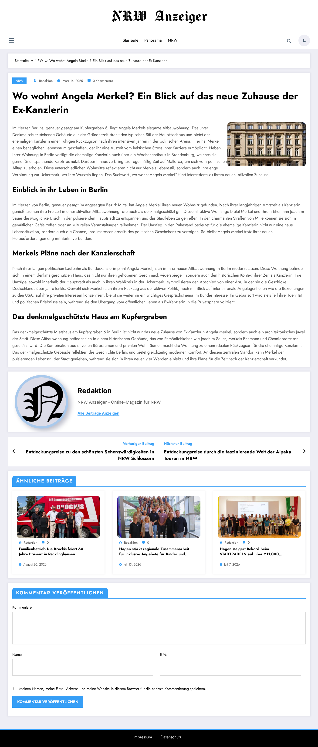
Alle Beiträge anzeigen (98, 413)
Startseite (130, 40)
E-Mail (164, 654)
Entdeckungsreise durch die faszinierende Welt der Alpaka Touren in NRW (227, 455)
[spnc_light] (304, 40)
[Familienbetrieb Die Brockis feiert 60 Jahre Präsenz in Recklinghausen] (58, 516)
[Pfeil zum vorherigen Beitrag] (13, 451)
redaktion (46, 80)
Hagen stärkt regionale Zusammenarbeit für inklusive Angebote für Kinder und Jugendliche (154, 551)
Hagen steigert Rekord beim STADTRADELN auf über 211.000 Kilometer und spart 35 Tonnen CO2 (251, 551)
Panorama (153, 40)
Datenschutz (171, 737)
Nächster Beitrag (178, 443)
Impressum (142, 737)
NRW (173, 40)
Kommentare (22, 607)
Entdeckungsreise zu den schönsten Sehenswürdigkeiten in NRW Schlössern (90, 455)
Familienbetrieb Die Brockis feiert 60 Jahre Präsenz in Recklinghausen (51, 551)
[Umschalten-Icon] (11, 40)
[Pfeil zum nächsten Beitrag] (304, 451)
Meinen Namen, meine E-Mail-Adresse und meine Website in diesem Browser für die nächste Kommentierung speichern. (112, 688)
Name (17, 654)
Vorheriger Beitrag (138, 443)
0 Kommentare (103, 80)
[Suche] (289, 41)
